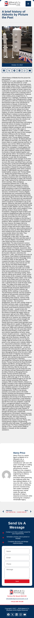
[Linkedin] (16, 614)
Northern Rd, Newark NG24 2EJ (17, 596)
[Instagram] (20, 614)
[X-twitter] (12, 614)
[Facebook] (8, 614)
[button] (4, 71)
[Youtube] (24, 614)
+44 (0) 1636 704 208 (17, 601)
